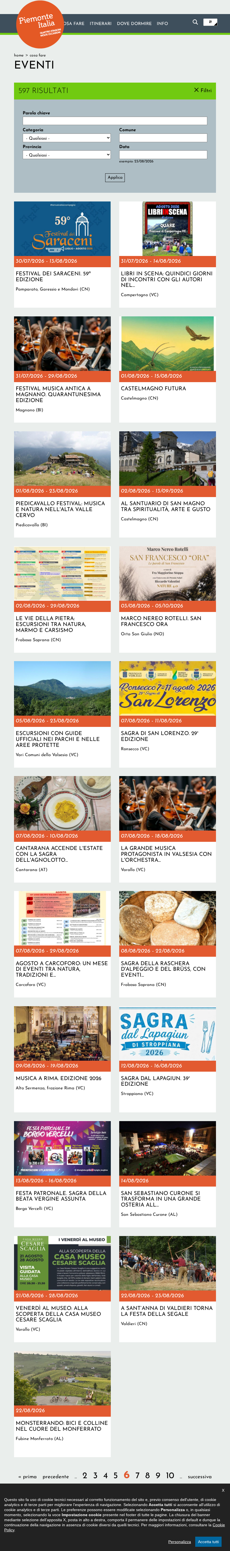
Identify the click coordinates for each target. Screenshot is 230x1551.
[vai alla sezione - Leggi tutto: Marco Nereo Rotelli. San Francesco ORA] (167, 599)
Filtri (206, 90)
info (162, 24)
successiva (200, 1477)
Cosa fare (72, 24)
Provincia (32, 147)
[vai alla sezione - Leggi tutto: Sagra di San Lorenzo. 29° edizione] (167, 714)
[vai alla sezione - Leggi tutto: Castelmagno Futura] (167, 369)
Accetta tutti (208, 1541)
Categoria (33, 130)
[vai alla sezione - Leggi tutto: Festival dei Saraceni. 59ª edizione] (62, 254)
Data (124, 147)
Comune (127, 130)
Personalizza (179, 1541)
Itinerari (101, 24)
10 (170, 1476)
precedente (56, 1477)
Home (19, 55)
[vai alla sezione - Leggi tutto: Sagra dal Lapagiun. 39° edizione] (167, 1059)
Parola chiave (36, 113)
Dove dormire (134, 24)
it (210, 22)
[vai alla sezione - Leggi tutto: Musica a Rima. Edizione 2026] (62, 1059)
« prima (27, 1477)
